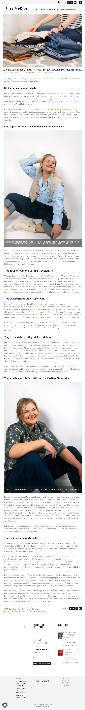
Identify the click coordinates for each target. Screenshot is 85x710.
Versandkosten (71, 643)
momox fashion (46, 279)
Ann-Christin (49, 73)
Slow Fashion (32, 611)
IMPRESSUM (20, 697)
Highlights (35, 609)
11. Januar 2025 (8, 73)
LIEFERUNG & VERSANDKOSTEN (21, 688)
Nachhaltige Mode (36, 73)
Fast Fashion (26, 609)
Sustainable (41, 611)
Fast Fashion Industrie (38, 312)
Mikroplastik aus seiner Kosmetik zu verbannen (54, 109)
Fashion (24, 73)
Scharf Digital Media (40, 704)
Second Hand (22, 611)
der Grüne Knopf (14, 551)
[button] (5, 705)
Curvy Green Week (15, 609)
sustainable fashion (11, 614)
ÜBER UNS (19, 679)
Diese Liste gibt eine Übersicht (35, 596)
